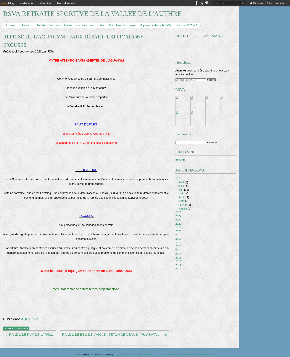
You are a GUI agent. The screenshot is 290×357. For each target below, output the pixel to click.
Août (181, 182)
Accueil (10, 25)
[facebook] (196, 3)
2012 (178, 261)
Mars (181, 201)
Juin (180, 189)
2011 (178, 265)
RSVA (92, 355)
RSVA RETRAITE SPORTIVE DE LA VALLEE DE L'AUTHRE (92, 13)
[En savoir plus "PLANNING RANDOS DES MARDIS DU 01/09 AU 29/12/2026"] (198, 103)
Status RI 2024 (186, 25)
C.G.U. (158, 355)
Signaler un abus (145, 355)
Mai (180, 193)
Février (182, 204)
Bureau (26, 25)
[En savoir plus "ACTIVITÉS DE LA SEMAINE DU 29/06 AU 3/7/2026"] (198, 118)
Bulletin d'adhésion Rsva (54, 25)
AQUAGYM (29, 319)
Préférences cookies (203, 355)
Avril (181, 197)
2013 (178, 257)
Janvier (182, 208)
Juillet (181, 185)
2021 (178, 227)
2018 (178, 238)
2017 (178, 242)
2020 (178, 231)
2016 (178, 246)
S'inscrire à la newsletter (16, 328)
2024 (178, 216)
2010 (178, 268)
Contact (132, 355)
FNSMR (180, 160)
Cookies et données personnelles (178, 355)
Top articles (121, 355)
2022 (178, 223)
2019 (178, 234)
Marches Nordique (122, 25)
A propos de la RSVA (155, 25)
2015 (178, 250)
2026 (178, 178)
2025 (178, 212)
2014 (178, 253)
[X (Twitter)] (201, 3)
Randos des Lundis (90, 25)
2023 (178, 219)
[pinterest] (206, 3)
